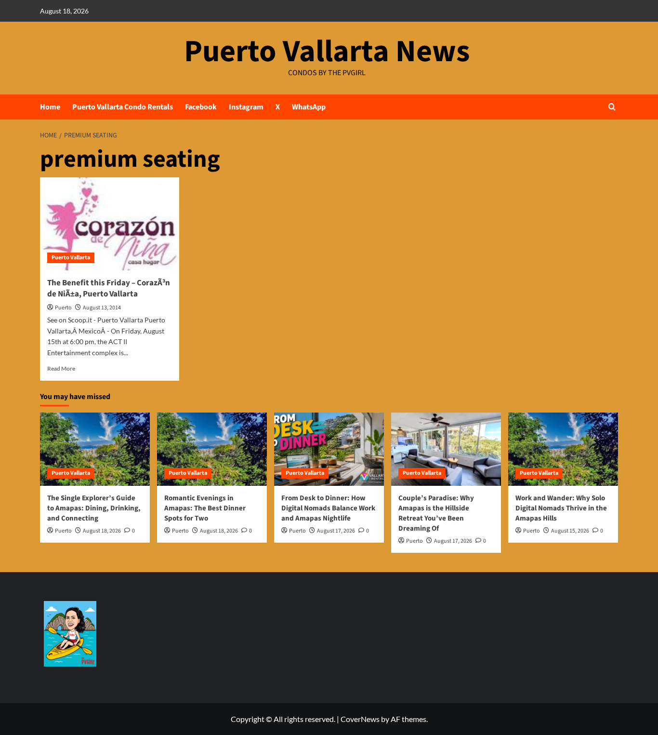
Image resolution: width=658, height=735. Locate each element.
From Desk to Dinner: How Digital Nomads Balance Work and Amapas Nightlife (328, 508)
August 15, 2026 (570, 531)
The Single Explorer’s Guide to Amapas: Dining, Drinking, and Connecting (94, 508)
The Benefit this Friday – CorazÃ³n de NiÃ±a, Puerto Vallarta (108, 288)
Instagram (246, 107)
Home (50, 107)
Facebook (201, 107)
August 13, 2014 (102, 308)
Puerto (63, 308)
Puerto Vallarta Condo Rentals (122, 107)
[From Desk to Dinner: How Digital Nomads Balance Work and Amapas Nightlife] (329, 449)
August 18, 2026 (102, 531)
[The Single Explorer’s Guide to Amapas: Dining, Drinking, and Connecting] (95, 449)
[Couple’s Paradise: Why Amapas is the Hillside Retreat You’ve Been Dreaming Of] (446, 449)
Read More (61, 368)
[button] (612, 106)
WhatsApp (309, 107)
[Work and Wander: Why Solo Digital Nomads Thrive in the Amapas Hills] (563, 449)
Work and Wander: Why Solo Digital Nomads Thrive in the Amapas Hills (561, 508)
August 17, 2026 (336, 531)
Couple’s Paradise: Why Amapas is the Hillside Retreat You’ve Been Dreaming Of (436, 513)
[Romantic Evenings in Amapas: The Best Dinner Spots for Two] (212, 449)
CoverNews (360, 718)
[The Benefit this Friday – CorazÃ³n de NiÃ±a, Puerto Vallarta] (109, 223)
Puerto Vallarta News (327, 51)
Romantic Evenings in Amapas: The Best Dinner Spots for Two (205, 508)
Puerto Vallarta (71, 258)
